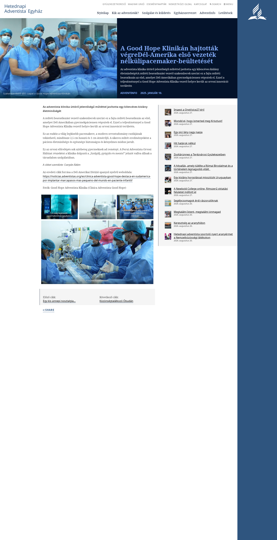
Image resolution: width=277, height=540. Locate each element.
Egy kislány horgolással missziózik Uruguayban (202, 177)
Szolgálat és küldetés (156, 13)
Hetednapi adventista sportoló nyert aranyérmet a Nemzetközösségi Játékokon (203, 235)
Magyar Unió (136, 4)
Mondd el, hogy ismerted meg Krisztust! (198, 121)
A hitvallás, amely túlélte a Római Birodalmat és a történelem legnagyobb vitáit (203, 167)
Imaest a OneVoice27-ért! (189, 109)
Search (216, 4)
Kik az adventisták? (125, 13)
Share (49, 310)
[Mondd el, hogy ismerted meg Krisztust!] (168, 123)
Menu (229, 4)
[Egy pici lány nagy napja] (168, 134)
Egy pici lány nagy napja (188, 132)
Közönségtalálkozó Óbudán (116, 301)
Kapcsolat (200, 4)
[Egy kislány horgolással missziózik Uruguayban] (168, 180)
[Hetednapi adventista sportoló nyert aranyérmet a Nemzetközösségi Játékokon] (168, 236)
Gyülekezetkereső (114, 4)
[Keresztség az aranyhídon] (168, 225)
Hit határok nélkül (185, 143)
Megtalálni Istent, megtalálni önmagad (197, 212)
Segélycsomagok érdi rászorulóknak (196, 200)
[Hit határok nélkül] (168, 145)
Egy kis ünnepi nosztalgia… (59, 301)
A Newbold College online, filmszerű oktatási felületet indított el (201, 190)
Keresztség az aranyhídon (189, 223)
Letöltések (225, 13)
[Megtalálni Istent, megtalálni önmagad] (168, 214)
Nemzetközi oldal (180, 4)
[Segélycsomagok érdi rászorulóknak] (168, 203)
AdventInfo (207, 13)
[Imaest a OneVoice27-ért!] (168, 112)
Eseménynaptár (157, 4)
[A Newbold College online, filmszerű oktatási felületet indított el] (168, 191)
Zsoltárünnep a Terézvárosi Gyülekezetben (200, 154)
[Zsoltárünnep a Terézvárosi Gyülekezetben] (168, 157)
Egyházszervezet (185, 13)
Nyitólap (103, 13)
